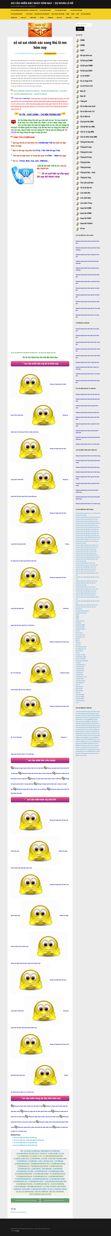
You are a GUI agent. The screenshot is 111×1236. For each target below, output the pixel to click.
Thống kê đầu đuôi (87, 142)
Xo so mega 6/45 (86, 81)
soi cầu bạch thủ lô (85, 747)
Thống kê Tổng (85, 178)
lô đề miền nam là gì (23, 1166)
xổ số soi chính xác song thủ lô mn (40, 1194)
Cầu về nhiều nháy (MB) (88, 137)
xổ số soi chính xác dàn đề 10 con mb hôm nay (87, 535)
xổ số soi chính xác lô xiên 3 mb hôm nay (86, 551)
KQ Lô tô (59, 17)
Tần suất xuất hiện (86, 183)
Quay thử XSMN (85, 213)
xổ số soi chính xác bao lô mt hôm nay (85, 563)
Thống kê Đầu (85, 162)
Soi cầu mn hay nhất (17, 14)
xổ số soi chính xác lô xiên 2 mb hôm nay (86, 549)
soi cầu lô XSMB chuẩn (89, 751)
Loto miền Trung (86, 203)
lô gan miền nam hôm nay (56, 1176)
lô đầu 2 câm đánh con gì (45, 1161)
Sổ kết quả (14, 17)
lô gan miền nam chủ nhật (41, 1174)
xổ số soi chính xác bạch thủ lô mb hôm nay (87, 525)
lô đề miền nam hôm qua (58, 1163)
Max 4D (82, 96)
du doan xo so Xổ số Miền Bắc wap (87, 719)
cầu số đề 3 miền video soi (85, 715)
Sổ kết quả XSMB (86, 61)
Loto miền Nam (85, 198)
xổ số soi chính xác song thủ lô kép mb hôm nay (88, 557)
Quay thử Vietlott (86, 223)
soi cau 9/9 (86, 733)
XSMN (72, 14)
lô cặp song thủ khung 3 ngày (57, 1158)
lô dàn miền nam (22, 1161)
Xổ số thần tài (85, 116)
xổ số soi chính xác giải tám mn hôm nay (54, 1200)
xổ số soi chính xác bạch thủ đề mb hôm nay (87, 521)
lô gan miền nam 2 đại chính (24, 1171)
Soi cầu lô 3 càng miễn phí (88, 749)
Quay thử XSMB (85, 208)
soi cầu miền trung (82, 753)
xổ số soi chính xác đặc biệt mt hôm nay (86, 567)
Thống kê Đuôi (85, 167)
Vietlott (23, 17)
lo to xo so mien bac (88, 729)
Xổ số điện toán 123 (87, 111)
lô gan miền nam (57, 1168)
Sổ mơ (82, 228)
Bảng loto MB (79, 686)
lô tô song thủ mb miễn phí (89, 731)
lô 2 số (39, 1156)
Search (80, 28)
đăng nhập (17, 1212)
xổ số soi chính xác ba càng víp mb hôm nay (87, 519)
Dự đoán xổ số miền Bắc (87, 727)
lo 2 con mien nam (22, 1156)
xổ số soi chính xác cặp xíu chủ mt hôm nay (87, 565)
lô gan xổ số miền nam (57, 1184)
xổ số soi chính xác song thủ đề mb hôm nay (87, 555)
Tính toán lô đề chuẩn (57, 14)
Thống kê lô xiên (86, 152)
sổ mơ (77, 17)
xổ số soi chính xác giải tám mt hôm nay (86, 569)
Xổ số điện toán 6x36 (87, 106)
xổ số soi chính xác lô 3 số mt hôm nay (85, 571)
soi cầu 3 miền (93, 745)
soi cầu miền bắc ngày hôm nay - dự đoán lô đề (29, 53)
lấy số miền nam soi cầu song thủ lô (27, 1153)
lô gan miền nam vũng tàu (41, 1184)
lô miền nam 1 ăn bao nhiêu (21, 1189)
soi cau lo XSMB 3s (84, 737)
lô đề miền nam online (56, 1166)
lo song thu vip (79, 729)
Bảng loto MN (79, 690)
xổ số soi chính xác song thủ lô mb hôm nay (87, 559)
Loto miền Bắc (85, 193)
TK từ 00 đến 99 (86, 188)
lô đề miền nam (58, 1161)
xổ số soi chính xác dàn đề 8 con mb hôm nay (87, 533)
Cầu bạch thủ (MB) (87, 122)
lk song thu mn (53, 1153)
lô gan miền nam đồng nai (24, 1176)
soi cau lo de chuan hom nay (25, 1191)
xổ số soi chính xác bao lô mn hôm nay (25, 1137)
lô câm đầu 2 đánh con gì (21, 1158)
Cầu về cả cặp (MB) (87, 132)
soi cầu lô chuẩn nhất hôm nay (57, 1189)
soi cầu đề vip (90, 753)
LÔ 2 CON (61, 1153)
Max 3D (82, 91)
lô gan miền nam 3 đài (40, 1171)
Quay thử (68, 17)
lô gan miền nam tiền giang (24, 1184)
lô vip (98, 731)
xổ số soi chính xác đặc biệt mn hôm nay (86, 591)
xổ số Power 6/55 (86, 86)
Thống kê (50, 17)
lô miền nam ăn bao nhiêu (38, 1189)
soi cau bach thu (94, 733)
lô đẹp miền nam (46, 1168)
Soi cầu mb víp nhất (61, 10)
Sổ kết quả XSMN (86, 66)
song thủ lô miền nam (40, 94)
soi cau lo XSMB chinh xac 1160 (91, 739)
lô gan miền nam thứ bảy (35, 1181)
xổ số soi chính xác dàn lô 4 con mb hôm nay (87, 541)
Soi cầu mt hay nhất (76, 10)
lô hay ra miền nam (20, 1186)
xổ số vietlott (85, 76)
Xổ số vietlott (79, 633)
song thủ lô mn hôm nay (56, 1191)
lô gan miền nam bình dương (23, 1174)
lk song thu (43, 1153)
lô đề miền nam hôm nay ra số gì (40, 1163)
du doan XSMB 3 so (87, 721)
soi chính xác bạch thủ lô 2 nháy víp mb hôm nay (88, 517)
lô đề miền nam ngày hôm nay (39, 1166)
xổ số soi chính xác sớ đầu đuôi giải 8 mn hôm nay (29, 1140)
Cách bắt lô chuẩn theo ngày (83, 711)
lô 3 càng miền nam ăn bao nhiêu (53, 1156)
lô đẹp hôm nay (36, 1168)
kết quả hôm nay (86, 14)
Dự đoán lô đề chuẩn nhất (41, 14)
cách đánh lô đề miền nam (32, 1151)
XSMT (77, 14)
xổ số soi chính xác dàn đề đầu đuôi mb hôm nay (88, 537)
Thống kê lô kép (86, 157)
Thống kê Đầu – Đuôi (87, 172)
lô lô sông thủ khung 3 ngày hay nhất (54, 1186)
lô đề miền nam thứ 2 (24, 1168)
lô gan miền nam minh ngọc (40, 1179)
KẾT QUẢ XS (29, 14)
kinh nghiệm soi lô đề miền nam (50, 1151)
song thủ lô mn (29, 91)
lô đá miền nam (32, 1161)
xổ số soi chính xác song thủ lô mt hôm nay (87, 581)
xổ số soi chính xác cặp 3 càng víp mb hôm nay (87, 527)
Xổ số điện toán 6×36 (81, 646)
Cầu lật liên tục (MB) (87, 127)
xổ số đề (84, 755)
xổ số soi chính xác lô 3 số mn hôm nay (25, 1142)
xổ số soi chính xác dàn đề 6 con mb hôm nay (87, 531)
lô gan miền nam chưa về (57, 1174)
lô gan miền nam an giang (56, 1171)
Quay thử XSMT (85, 218)
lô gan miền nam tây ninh (57, 1179)
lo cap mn (44, 1158)
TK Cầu (42, 17)
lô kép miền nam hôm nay (34, 1186)
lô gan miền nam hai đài (40, 1176)
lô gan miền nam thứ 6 (20, 1181)
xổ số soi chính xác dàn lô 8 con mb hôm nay (87, 547)
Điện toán (33, 17)
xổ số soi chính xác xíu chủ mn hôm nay (25, 1145)
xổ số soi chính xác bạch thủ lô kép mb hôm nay (88, 523)
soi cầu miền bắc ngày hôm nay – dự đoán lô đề (42, 3)
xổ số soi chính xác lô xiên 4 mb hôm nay (86, 553)
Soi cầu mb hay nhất (45, 10)
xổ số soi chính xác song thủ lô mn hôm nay (87, 605)
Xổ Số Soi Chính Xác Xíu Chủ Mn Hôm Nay (40, 357)
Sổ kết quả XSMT (86, 71)
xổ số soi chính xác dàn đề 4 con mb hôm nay (87, 529)
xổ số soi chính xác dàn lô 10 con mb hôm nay (87, 539)
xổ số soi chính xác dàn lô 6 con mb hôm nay (87, 545)
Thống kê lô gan (86, 147)
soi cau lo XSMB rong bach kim (86, 743)
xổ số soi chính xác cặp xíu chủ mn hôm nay (87, 589)
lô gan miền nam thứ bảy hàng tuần (55, 1181)
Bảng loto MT (79, 688)
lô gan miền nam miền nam (23, 1179)
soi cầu (88, 745)
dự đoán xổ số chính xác (87, 725)
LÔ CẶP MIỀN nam (35, 1158)
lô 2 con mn (33, 1156)
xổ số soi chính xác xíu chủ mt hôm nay (85, 583)
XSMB (67, 14)
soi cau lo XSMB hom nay (82, 741)
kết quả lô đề (96, 727)
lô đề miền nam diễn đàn (22, 1163)
